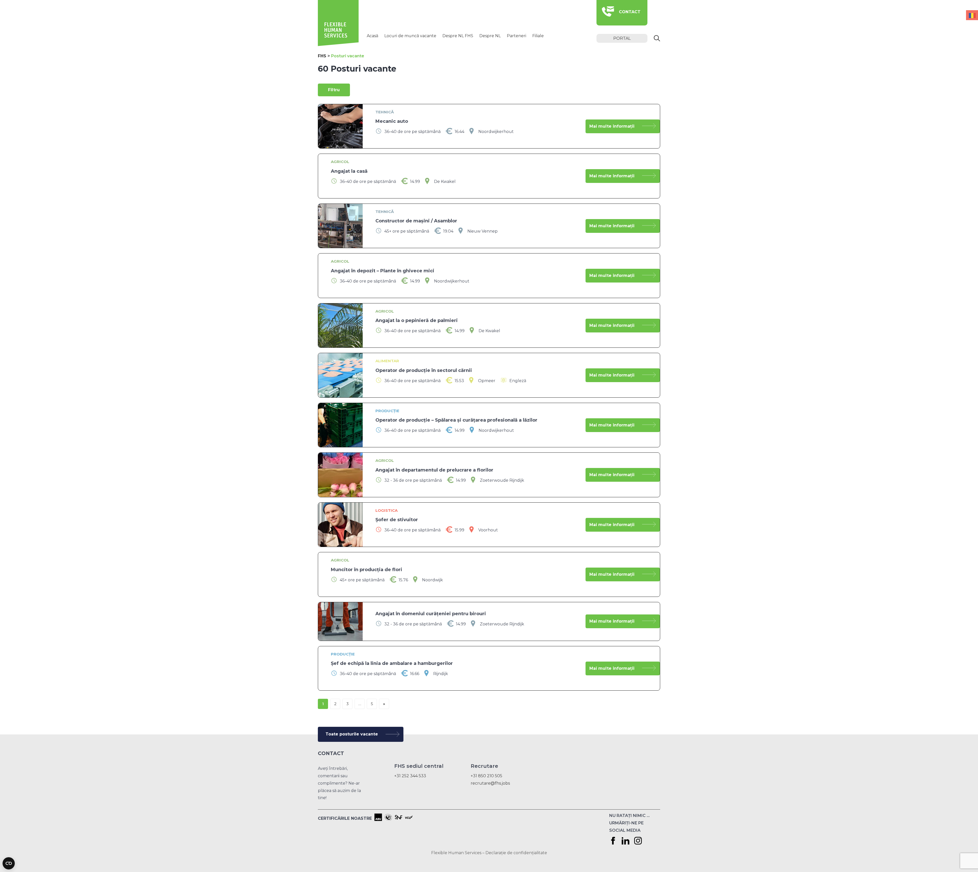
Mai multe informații (611, 126)
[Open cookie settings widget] (9, 863)
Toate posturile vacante (351, 734)
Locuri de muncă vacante (410, 35)
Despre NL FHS (457, 35)
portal (622, 38)
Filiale (538, 35)
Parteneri (516, 35)
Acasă (372, 35)
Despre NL (490, 35)
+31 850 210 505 (486, 775)
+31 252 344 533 (410, 775)
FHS (322, 55)
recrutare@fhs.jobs (490, 783)
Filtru (334, 89)
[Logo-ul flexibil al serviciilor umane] (338, 44)
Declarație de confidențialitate (516, 852)
